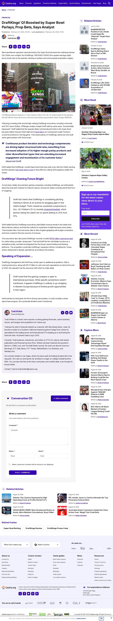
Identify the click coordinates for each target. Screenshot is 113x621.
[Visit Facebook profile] (24, 593)
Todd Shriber (12, 38)
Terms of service (100, 562)
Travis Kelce (39, 132)
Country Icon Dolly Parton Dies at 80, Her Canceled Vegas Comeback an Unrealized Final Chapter (100, 248)
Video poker (57, 574)
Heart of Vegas (33, 577)
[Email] (71, 312)
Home (96, 559)
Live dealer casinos (59, 577)
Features (80, 565)
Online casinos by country (102, 580)
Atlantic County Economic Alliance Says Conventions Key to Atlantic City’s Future (101, 282)
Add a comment (61, 398)
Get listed (5, 562)
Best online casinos (59, 559)
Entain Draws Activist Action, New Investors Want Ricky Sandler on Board (100, 69)
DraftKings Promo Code (57, 528)
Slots (54, 565)
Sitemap (97, 568)
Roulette (56, 568)
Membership (6, 565)
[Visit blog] (37, 593)
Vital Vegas (97, 3)
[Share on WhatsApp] (15, 46)
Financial (28, 3)
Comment (13, 425)
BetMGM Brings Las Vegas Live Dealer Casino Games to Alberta (99, 316)
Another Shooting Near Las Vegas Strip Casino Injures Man (95, 133)
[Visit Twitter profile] (20, 593)
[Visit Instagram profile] (32, 593)
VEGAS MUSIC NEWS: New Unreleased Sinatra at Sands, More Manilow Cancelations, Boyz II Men (33, 511)
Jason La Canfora (81, 503)
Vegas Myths (63, 3)
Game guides (58, 556)
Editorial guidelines (100, 574)
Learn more (81, 618)
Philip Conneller (103, 400)
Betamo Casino (33, 562)
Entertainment (86, 3)
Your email (85, 208)
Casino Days (32, 565)
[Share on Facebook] (10, 46)
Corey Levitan (102, 257)
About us (6, 556)
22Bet (30, 559)
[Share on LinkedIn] (19, 46)
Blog (104, 3)
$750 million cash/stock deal (61, 238)
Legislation (37, 3)
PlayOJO (31, 574)
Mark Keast (102, 323)
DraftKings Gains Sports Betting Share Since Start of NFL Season (100, 52)
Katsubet (31, 571)
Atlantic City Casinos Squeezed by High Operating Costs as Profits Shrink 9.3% (30, 499)
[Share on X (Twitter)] (24, 46)
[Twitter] (62, 312)
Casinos (80, 562)
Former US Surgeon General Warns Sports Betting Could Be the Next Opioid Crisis (100, 376)
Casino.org (94, 614)
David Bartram (103, 417)
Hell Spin (31, 568)
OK (101, 618)
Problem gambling (100, 571)
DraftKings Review (34, 528)
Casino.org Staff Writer (97, 181)
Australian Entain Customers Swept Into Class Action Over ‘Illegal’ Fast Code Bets (88, 511)
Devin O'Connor (103, 289)
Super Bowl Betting (12, 528)
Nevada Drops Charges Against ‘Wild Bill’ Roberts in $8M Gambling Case (101, 393)
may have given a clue (24, 170)
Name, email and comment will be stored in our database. (33, 464)
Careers (4, 568)
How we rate (6, 574)
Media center (98, 577)
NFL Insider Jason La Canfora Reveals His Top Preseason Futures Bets (88, 499)
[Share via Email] (28, 46)
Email (41, 451)
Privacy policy (99, 565)
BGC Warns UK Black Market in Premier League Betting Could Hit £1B (100, 410)
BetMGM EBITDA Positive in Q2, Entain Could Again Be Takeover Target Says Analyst (100, 34)
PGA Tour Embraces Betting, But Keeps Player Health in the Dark (99, 359)
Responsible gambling (9, 577)
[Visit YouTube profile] (28, 593)
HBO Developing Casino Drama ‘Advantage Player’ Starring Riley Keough (100, 342)
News (21, 3)
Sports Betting (74, 3)
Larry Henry (93, 138)
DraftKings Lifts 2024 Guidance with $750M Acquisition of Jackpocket (100, 86)
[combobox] (16, 545)
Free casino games (59, 562)
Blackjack (56, 571)
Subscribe (95, 219)
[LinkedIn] (66, 312)
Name (12, 451)
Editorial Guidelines (8, 571)
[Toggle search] (109, 3)
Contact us (5, 559)
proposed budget (52, 209)
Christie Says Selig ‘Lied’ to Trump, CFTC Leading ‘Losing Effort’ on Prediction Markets (100, 299)
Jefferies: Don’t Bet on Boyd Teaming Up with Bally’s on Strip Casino (100, 266)
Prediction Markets (49, 3)
